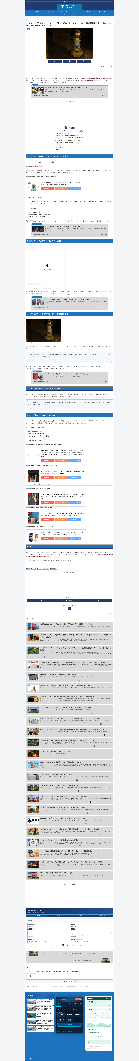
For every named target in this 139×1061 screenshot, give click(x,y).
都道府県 (30, 920)
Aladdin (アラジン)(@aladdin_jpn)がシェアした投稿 (46, 288)
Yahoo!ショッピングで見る (75, 188)
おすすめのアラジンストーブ (63, 144)
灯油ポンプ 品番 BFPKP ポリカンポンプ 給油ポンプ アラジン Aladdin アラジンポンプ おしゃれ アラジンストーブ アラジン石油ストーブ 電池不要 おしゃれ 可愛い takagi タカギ (62, 496)
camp (29, 568)
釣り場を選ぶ (60, 1012)
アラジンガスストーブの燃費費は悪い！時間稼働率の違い (70, 138)
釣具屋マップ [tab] (102, 915)
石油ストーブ (54, 568)
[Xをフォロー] (69, 608)
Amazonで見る (61, 188)
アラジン (34, 568)
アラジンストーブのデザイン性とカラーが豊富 (67, 135)
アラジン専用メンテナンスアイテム (64, 147)
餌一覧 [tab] (58, 915)
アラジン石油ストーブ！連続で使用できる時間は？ (68, 140)
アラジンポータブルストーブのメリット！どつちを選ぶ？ (70, 131)
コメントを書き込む (69, 981)
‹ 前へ (59, 945)
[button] (84, 61)
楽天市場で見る (47, 188)
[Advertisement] (69, 71)
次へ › (86, 945)
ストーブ (47, 568)
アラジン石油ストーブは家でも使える (65, 142)
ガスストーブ (40, 568)
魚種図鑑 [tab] (80, 915)
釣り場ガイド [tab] (37, 915)
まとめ (57, 149)
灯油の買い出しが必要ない (63, 133)
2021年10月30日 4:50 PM (32, 973)
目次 (69, 127)
